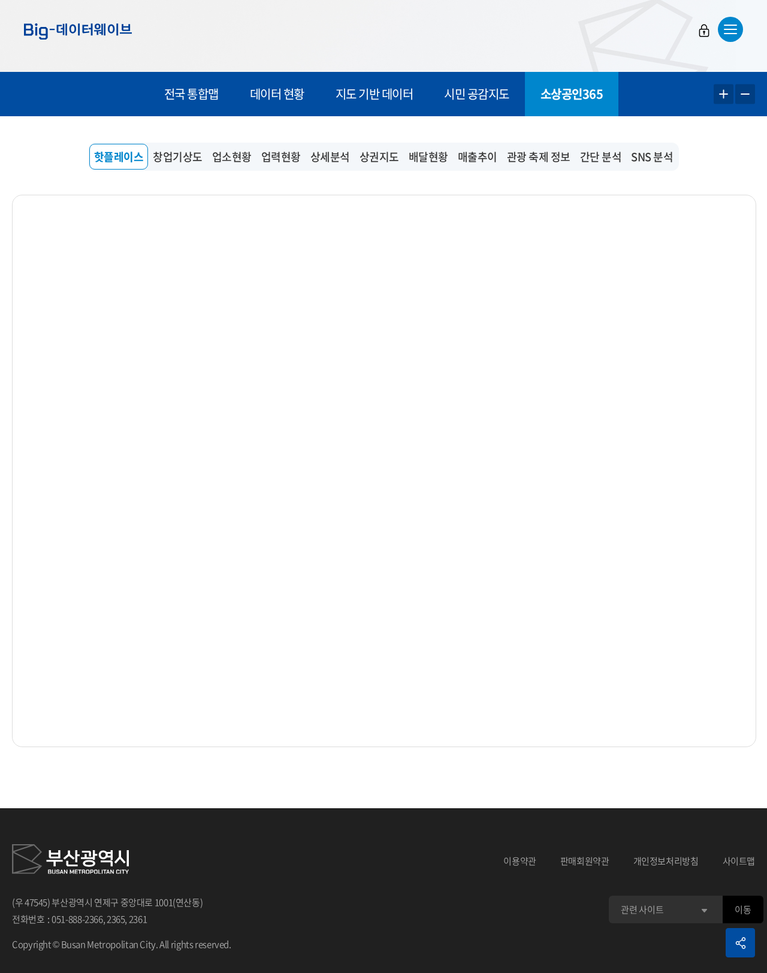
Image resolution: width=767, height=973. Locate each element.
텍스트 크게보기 (723, 94)
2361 (138, 919)
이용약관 (519, 861)
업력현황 (281, 157)
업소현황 (232, 157)
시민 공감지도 (476, 93)
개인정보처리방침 (666, 861)
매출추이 (477, 157)
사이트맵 (739, 861)
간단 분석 (601, 157)
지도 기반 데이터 (374, 93)
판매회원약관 (584, 861)
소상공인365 (571, 93)
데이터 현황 (277, 93)
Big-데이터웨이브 (78, 31)
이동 (743, 909)
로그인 (704, 31)
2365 (116, 919)
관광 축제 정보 (538, 157)
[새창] (70, 861)
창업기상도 (178, 157)
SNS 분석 (652, 157)
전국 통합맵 (191, 93)
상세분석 (330, 157)
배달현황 (428, 157)
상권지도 (379, 157)
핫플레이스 (119, 157)
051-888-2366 (77, 919)
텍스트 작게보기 (745, 94)
